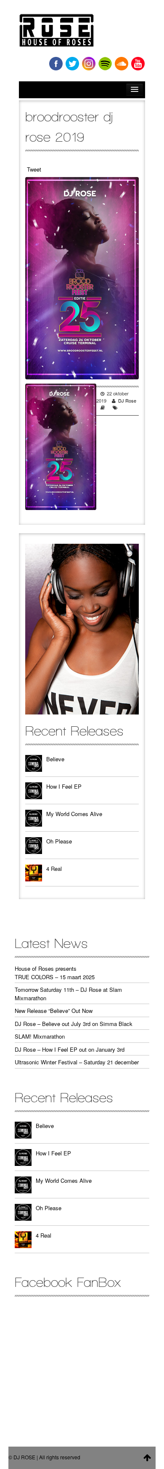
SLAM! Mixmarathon (40, 1036)
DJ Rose (127, 400)
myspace (105, 63)
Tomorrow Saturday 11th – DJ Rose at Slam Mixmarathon (68, 994)
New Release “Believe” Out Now (54, 1011)
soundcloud (121, 63)
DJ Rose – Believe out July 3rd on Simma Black (73, 1024)
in (89, 63)
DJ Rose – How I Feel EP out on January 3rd (69, 1049)
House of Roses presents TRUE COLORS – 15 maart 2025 (55, 972)
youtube (138, 63)
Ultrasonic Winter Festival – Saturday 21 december (77, 1062)
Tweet (34, 169)
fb (56, 63)
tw (72, 63)
